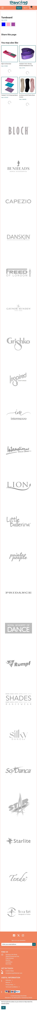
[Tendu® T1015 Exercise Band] (9, 85)
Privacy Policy (10, 984)
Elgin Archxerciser (6, 65)
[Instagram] (23, 935)
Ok (3, 1007)
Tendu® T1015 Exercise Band (9, 96)
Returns (8, 982)
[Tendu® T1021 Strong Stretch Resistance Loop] (27, 54)
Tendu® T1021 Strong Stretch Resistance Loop (26, 66)
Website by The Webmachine (13, 997)
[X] (19, 935)
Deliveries (8, 980)
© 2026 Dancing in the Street (18, 995)
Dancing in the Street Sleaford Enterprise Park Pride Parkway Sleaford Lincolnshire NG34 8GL (12, 959)
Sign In (25, 8)
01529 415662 (10, 971)
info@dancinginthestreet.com (14, 973)
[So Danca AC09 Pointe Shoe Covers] (27, 85)
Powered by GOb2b (26, 997)
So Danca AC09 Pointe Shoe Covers (27, 97)
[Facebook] (14, 935)
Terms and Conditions (12, 987)
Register (19, 8)
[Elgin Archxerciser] (9, 54)
